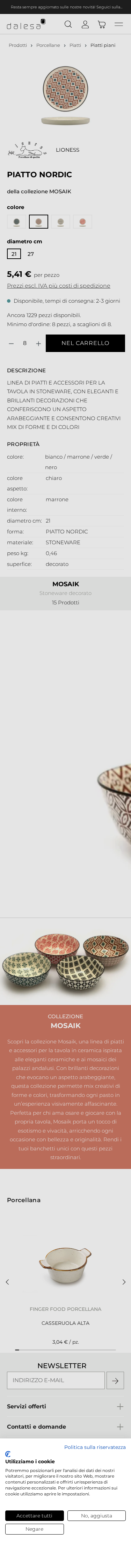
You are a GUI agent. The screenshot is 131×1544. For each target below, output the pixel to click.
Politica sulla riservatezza (95, 1447)
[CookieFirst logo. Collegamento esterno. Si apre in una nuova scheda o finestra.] (7, 1454)
